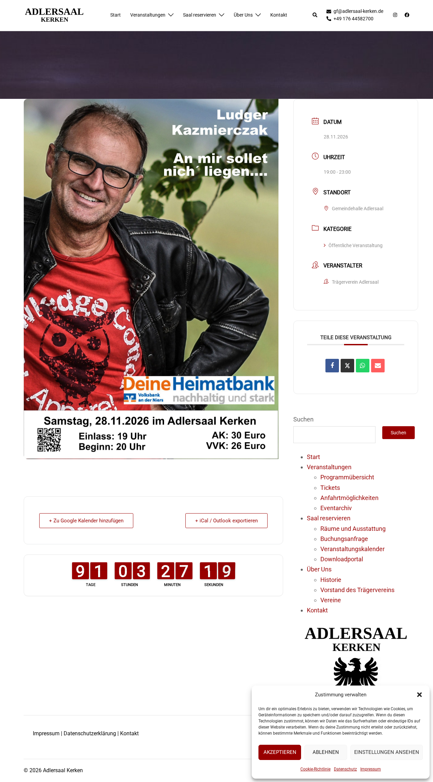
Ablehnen (326, 752)
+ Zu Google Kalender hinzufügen (86, 521)
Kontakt (278, 15)
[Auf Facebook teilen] (332, 365)
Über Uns (243, 15)
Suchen (303, 419)
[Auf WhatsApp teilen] (362, 365)
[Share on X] (347, 365)
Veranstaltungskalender (352, 548)
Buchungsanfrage (344, 538)
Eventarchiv (336, 508)
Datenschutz (345, 769)
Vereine (330, 600)
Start (115, 15)
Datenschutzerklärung (90, 733)
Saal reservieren (199, 15)
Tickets (330, 487)
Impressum (370, 769)
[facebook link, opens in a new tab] (406, 15)
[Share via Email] (378, 365)
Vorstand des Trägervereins (357, 589)
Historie (330, 579)
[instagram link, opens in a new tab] (394, 15)
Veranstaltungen (147, 15)
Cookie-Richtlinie (315, 769)
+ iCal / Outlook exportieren (226, 521)
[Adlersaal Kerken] (54, 14)
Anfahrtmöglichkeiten (349, 497)
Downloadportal (341, 559)
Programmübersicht (347, 477)
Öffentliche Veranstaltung (355, 245)
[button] (419, 694)
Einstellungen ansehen (386, 752)
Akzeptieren (280, 752)
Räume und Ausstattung (353, 528)
